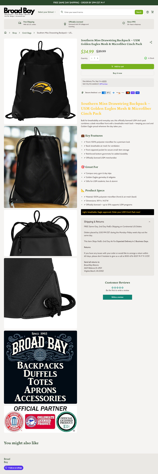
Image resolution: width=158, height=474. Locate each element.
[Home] (19, 12)
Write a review (117, 297)
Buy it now (117, 73)
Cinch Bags (26, 33)
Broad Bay (7, 460)
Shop (14, 33)
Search (138, 12)
